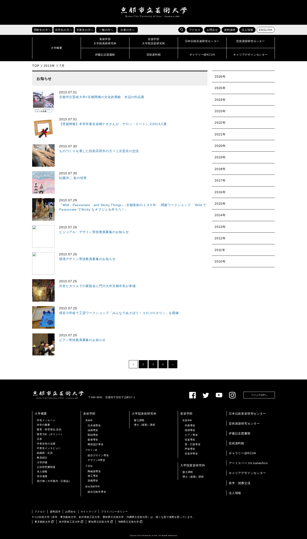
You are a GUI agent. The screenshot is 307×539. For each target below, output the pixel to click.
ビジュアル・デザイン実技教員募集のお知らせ (94, 232)
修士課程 (139, 420)
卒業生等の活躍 (46, 443)
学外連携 (42, 476)
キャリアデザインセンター (247, 473)
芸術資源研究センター (244, 423)
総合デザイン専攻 (98, 455)
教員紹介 (42, 457)
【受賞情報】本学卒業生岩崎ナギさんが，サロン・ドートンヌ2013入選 (113, 124)
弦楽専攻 (190, 439)
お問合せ (212, 29)
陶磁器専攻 (94, 471)
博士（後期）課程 (144, 424)
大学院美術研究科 (144, 413)
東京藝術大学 (43, 521)
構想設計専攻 (96, 444)
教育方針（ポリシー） (50, 434)
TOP (35, 65)
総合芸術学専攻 (97, 491)
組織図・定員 (45, 452)
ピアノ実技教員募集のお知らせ (82, 340)
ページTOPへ (259, 395)
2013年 (49, 65)
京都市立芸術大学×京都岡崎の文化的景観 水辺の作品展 (101, 97)
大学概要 (41, 413)
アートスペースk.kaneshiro (248, 463)
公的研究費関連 (46, 467)
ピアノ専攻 (191, 434)
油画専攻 (93, 430)
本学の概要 (43, 424)
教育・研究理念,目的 (49, 429)
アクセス (194, 29)
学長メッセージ (46, 420)
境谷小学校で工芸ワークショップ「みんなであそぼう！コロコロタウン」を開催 (119, 313)
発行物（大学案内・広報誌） (54, 481)
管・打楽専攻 (193, 444)
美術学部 (89, 413)
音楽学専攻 (191, 453)
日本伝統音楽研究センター (247, 413)
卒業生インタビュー (49, 448)
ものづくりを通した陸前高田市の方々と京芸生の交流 (99, 151)
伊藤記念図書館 (240, 433)
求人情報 (42, 471)
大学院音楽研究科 (192, 465)
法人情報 (247, 29)
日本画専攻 (94, 425)
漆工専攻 (93, 475)
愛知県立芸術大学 (98, 521)
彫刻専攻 (93, 434)
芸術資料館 (236, 443)
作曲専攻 (190, 425)
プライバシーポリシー (114, 511)
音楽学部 (186, 413)
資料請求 (230, 29)
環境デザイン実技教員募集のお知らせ (87, 259)
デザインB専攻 (96, 460)
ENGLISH (265, 29)
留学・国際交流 (240, 483)
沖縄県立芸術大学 (128, 521)
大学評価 (42, 462)
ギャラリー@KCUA (242, 453)
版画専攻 (93, 439)
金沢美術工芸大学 (69, 521)
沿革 (39, 439)
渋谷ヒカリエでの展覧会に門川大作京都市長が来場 (97, 286)
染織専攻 (93, 480)
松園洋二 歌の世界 (73, 178)
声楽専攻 (190, 448)
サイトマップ (89, 511)
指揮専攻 (190, 430)
